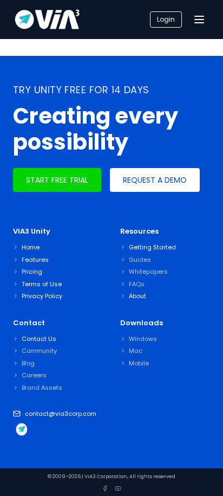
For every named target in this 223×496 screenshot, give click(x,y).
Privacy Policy (42, 296)
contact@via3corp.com (60, 413)
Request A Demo (155, 180)
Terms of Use (42, 284)
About (137, 296)
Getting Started (152, 247)
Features (35, 259)
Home (31, 247)
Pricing (32, 271)
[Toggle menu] (199, 19)
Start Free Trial (57, 180)
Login (166, 19)
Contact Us (39, 338)
